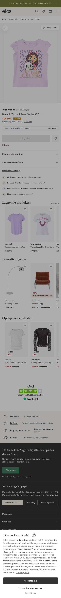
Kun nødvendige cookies (30, 588)
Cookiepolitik (22, 572)
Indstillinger (30, 593)
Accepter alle (30, 580)
